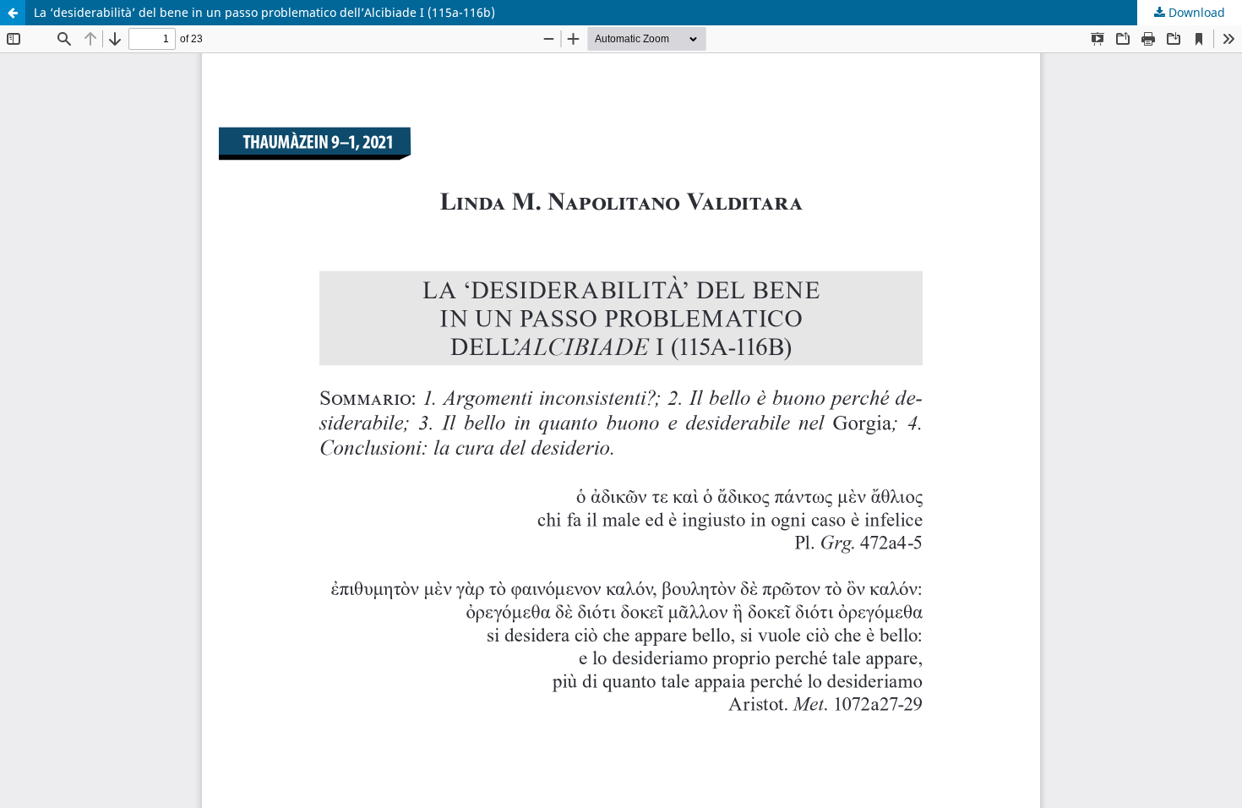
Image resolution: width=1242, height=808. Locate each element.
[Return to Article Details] (12, 12)
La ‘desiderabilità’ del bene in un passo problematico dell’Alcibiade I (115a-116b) (264, 12)
